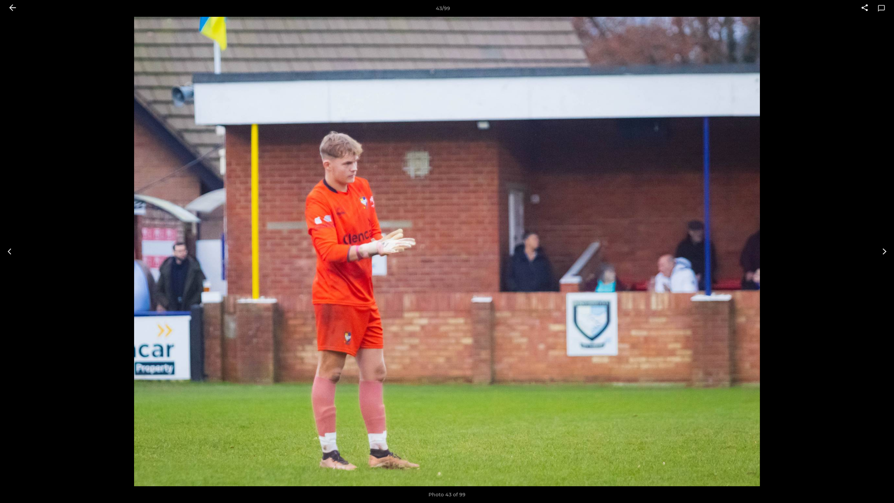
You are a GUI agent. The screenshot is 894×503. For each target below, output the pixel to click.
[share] (864, 8)
